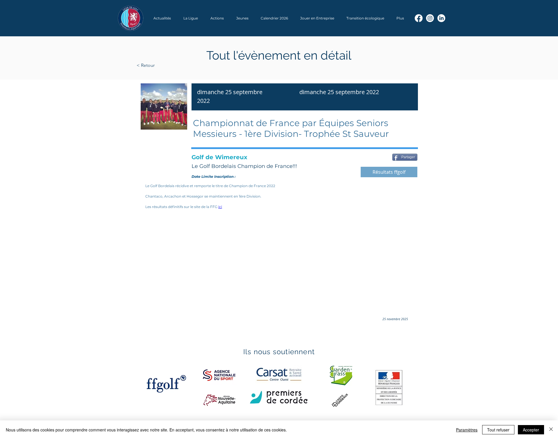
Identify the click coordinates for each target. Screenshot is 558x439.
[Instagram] (430, 18)
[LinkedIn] (441, 18)
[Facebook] (419, 18)
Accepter (531, 430)
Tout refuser (498, 430)
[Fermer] (551, 429)
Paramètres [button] (466, 430)
